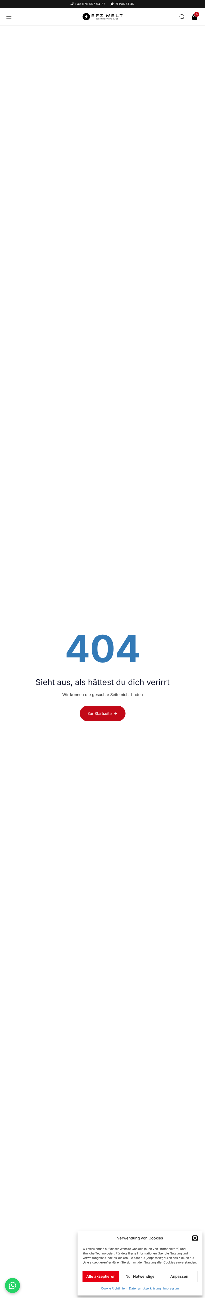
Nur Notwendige (140, 1276)
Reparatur (124, 4)
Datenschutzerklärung (145, 1288)
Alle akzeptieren (101, 1276)
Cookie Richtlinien (113, 1288)
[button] (195, 1238)
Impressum (171, 1288)
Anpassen (179, 1276)
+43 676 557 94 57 (90, 4)
